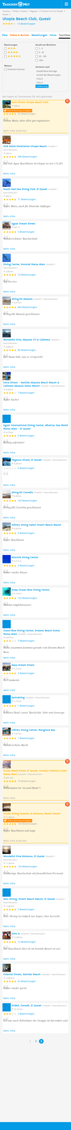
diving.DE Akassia (35, 299)
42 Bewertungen (27, 981)
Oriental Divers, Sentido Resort (34, 974)
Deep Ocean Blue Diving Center (30, 590)
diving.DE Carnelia (35, 492)
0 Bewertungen (26, 468)
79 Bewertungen (27, 781)
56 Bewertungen (27, 113)
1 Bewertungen (26, 705)
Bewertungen (39, 35)
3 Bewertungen (26, 231)
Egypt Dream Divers (23, 223)
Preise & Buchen (19, 35)
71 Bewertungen (27, 199)
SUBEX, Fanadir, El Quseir (39, 1005)
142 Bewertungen (27, 598)
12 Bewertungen (27, 941)
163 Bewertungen (27, 500)
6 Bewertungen (26, 435)
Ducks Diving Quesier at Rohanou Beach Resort (31, 813)
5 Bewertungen (26, 565)
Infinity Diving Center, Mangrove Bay (33, 730)
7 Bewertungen (26, 392)
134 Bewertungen (27, 866)
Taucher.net (16, 4)
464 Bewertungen (27, 307)
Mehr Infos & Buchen (15, 130)
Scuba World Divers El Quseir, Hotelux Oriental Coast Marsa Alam (35, 772)
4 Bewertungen (26, 533)
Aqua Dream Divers (23, 665)
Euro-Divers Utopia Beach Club (30, 102)
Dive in (28, 933)
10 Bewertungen (27, 274)
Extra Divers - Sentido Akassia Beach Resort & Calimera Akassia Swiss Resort (34, 384)
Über (5, 35)
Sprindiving (31, 697)
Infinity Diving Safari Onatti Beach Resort (36, 525)
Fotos (53, 35)
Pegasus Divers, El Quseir (39, 460)
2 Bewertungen (26, 1013)
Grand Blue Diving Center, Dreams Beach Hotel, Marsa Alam (31, 632)
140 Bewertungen (27, 823)
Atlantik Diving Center (25, 557)
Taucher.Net (23, 1127)
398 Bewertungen (27, 156)
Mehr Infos (9, 173)
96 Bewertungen (27, 350)
